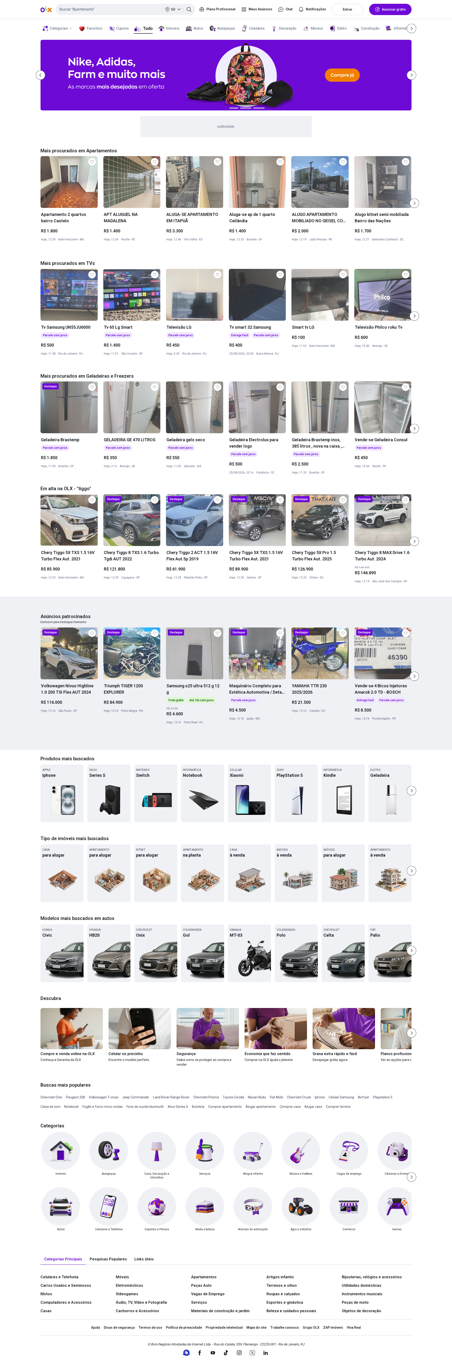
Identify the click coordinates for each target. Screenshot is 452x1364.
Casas (46, 1311)
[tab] (63, 1259)
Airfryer (363, 1097)
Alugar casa (313, 1107)
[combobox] (125, 9)
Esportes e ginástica (284, 1302)
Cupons (122, 28)
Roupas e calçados (283, 1294)
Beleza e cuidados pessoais (291, 1311)
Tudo (148, 28)
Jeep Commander (135, 1097)
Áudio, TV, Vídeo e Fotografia (141, 1302)
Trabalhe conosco (284, 1327)
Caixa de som (50, 1107)
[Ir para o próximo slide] (414, 203)
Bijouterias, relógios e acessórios (372, 1277)
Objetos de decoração (361, 1311)
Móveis (317, 28)
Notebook (71, 1107)
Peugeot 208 (75, 1097)
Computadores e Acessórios (66, 1302)
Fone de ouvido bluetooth (145, 1107)
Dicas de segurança (119, 1327)
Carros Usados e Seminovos (65, 1285)
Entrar (347, 9)
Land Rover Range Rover (171, 1097)
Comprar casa (290, 1107)
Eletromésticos (129, 1285)
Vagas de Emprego (208, 1294)
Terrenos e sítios (281, 1285)
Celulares (257, 28)
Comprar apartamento (225, 1107)
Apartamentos (204, 1277)
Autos (198, 28)
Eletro (342, 28)
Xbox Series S (178, 1107)
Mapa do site (256, 1327)
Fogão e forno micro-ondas (102, 1107)
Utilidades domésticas (361, 1285)
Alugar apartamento (261, 1107)
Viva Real (354, 1327)
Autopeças (226, 28)
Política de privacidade (184, 1327)
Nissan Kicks (257, 1097)
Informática (403, 28)
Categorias (59, 28)
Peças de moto (355, 1302)
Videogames (127, 1294)
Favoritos (94, 28)
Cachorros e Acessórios (137, 1311)
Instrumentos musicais (362, 1294)
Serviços (199, 1302)
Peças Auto (201, 1285)
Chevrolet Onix (51, 1097)
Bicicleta (198, 1107)
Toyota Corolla (233, 1097)
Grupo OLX (311, 1327)
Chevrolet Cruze (299, 1097)
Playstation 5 (382, 1097)
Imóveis (172, 28)
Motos (46, 1294)
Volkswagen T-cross (103, 1097)
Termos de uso (150, 1327)
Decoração (287, 28)
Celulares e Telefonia (59, 1277)
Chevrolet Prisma (206, 1097)
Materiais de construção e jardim (220, 1311)
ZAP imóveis (333, 1327)
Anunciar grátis (394, 9)
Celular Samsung (341, 1097)
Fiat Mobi (276, 1097)
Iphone (320, 1097)
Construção (370, 28)
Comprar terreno (338, 1107)
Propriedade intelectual (224, 1327)
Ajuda (95, 1327)
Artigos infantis (280, 1277)
